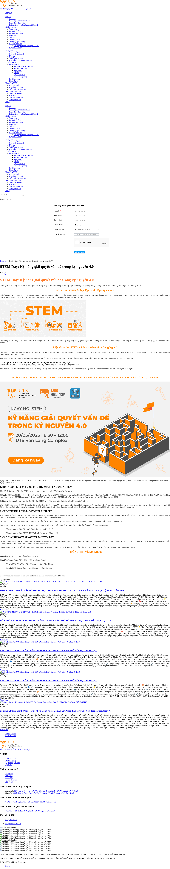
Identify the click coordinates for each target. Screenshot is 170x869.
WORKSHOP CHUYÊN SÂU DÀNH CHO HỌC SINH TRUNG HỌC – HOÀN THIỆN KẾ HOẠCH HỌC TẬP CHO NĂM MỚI (62, 590)
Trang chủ (3, 261)
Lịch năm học (14, 81)
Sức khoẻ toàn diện (21, 69)
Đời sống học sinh (11, 62)
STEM (16, 73)
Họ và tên (57, 211)
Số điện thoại (58, 215)
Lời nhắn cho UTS (59, 234)
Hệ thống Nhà (14, 79)
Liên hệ (7, 102)
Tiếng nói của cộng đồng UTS (20, 89)
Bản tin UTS (14, 95)
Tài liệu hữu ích (15, 100)
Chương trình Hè (15, 44)
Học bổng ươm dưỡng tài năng (20, 60)
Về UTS (8, 17)
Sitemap (8, 866)
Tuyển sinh (9, 50)
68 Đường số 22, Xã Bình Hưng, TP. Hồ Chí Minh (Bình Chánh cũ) (30, 811)
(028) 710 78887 (11, 820)
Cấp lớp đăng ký (59, 224)
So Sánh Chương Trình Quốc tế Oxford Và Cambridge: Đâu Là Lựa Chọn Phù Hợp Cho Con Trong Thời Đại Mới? (56, 711)
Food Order (9, 778)
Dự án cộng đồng (20, 77)
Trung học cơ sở (15, 39)
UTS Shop (8, 776)
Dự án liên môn (19, 75)
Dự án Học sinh (15, 64)
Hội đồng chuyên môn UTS (19, 21)
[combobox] (86, 225)
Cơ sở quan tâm (59, 229)
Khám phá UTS (10, 758)
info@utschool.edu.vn (13, 824)
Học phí (12, 56)
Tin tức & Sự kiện (15, 93)
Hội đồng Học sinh (16, 87)
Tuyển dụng (9, 765)
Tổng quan (13, 29)
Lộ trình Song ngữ (16, 33)
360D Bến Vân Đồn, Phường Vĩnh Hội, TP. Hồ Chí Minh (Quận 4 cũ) (30, 802)
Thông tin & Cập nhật (13, 91)
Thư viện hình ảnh (16, 98)
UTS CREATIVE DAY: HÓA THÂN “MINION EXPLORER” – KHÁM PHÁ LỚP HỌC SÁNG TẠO (48, 650)
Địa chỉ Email (58, 220)
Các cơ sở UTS (14, 52)
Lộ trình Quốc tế (15, 31)
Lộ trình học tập (10, 27)
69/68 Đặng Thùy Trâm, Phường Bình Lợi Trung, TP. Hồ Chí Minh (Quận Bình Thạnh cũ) (47, 791)
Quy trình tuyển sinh (16, 54)
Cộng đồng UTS (11, 83)
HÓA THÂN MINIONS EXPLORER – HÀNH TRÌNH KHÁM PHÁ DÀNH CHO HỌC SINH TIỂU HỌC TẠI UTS (55, 620)
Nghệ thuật (18, 71)
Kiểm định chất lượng (17, 23)
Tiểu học (12, 37)
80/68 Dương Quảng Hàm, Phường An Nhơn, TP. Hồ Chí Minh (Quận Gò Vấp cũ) (43, 793)
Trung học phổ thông (17, 42)
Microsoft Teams (11, 780)
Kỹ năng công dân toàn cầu (24, 66)
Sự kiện (3, 274)
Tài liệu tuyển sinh (16, 58)
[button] (79, 252)
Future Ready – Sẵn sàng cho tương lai (23, 25)
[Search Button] (23, 195)
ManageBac (9, 774)
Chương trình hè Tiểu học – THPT (26, 46)
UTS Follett (9, 782)
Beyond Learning (15, 48)
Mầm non (12, 35)
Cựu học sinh (14, 85)
